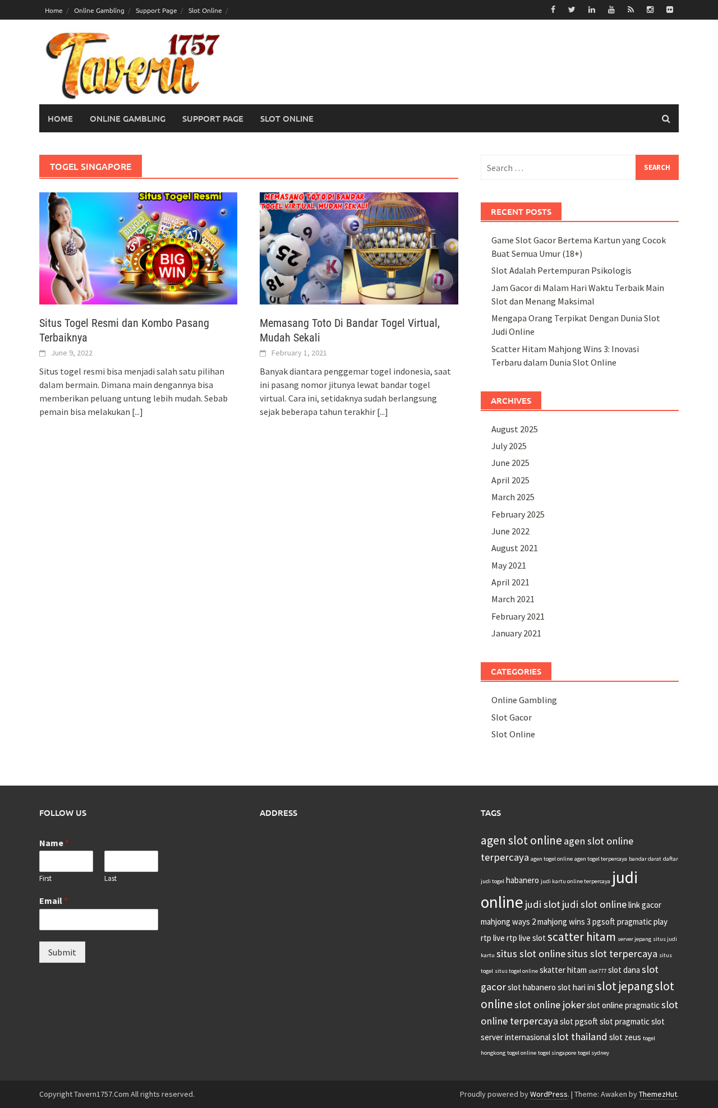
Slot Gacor (511, 717)
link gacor (644, 904)
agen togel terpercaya (600, 858)
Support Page (156, 10)
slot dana (624, 969)
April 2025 (510, 480)
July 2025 (509, 445)
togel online (521, 1052)
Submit (62, 952)
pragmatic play (642, 921)
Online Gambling (99, 10)
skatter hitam (563, 969)
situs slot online (530, 953)
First (45, 878)
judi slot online (594, 904)
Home (54, 10)
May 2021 (508, 565)
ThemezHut (658, 1094)
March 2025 (513, 496)
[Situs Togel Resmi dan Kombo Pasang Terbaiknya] (138, 247)
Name (54, 842)
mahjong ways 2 (508, 921)
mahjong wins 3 (564, 921)
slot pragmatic (625, 1021)
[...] (137, 411)
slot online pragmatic (623, 1005)
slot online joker (549, 1004)
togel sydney (593, 1052)
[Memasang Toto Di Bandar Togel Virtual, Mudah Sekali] (359, 247)
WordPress (549, 1094)
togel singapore (557, 1052)
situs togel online (516, 971)
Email (53, 900)
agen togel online (552, 858)
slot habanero (532, 987)
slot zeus (625, 1037)
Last (110, 878)
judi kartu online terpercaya (575, 881)
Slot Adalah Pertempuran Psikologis (561, 270)
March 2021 (513, 598)
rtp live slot (526, 937)
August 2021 (514, 547)
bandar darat (645, 858)
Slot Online (205, 10)
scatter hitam (581, 936)
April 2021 (510, 582)
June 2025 (510, 462)
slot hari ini (576, 987)
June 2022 (510, 531)
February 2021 (518, 616)
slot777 (597, 971)
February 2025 (518, 514)
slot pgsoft (579, 1021)
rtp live (493, 937)
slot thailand (579, 1036)
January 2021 (516, 633)
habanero (522, 880)
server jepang (634, 939)
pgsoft (603, 921)
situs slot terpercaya (612, 953)
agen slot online (521, 840)
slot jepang (625, 986)
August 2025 (514, 429)
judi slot (542, 904)
